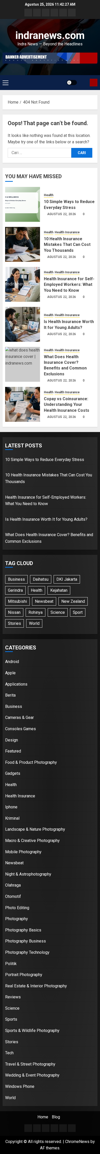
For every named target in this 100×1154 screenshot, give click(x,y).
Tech (9, 1052)
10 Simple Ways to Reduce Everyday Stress (44, 459)
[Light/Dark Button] (72, 82)
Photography (16, 918)
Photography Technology (27, 952)
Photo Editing (17, 907)
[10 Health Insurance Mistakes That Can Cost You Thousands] (22, 244)
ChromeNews (77, 1141)
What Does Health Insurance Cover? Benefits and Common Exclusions (65, 365)
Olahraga (13, 885)
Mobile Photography (23, 851)
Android (12, 661)
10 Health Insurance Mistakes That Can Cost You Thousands (67, 244)
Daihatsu (40, 579)
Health (48, 195)
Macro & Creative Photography (32, 840)
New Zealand (73, 601)
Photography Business (25, 941)
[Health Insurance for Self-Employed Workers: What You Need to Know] (22, 284)
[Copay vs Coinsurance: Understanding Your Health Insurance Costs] (22, 404)
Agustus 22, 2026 (61, 214)
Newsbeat (44, 601)
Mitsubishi (17, 601)
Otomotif (13, 896)
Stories (14, 623)
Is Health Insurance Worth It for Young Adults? (46, 519)
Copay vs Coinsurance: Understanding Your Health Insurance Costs (66, 404)
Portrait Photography (23, 974)
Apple (10, 672)
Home (42, 1117)
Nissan (14, 612)
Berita (10, 695)
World (34, 623)
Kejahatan (58, 590)
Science (58, 612)
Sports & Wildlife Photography (32, 1030)
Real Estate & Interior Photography (36, 986)
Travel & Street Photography (30, 1064)
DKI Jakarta (66, 579)
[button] (5, 82)
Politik (11, 963)
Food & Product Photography (31, 762)
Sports (11, 1019)
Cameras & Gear (19, 717)
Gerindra (15, 590)
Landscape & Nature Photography (35, 829)
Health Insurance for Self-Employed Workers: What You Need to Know (69, 284)
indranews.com (50, 35)
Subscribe (93, 82)
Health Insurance (67, 232)
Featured (13, 751)
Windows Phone (19, 1086)
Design (11, 740)
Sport (78, 612)
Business (16, 579)
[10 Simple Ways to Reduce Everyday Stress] (22, 204)
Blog (56, 1117)
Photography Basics (23, 930)
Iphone (11, 807)
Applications (16, 684)
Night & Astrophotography (28, 874)
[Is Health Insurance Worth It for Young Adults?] (22, 324)
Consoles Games (20, 728)
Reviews (13, 997)
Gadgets (12, 773)
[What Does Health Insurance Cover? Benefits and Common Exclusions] (22, 364)
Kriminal (12, 818)
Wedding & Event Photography (32, 1075)
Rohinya (35, 612)
